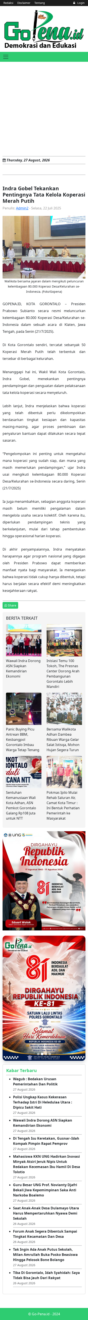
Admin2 (22, 208)
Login (81, 3)
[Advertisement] (44, 108)
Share (12, 605)
